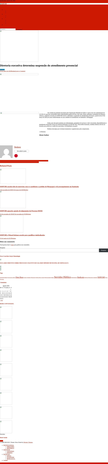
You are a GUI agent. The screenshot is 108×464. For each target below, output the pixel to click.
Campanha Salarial (3, 277)
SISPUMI (101, 277)
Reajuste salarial (48, 277)
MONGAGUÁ (11, 23)
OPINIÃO (9, 17)
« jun (1, 300)
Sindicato (80, 277)
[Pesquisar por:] (8, 29)
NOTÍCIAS (6, 18)
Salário (52, 277)
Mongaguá (33, 277)
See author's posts (21, 151)
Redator (13, 71)
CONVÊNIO (10, 15)
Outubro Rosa (38, 277)
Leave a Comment (20, 71)
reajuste (42, 277)
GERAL (9, 20)
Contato (5, 24)
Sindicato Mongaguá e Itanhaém (91, 277)
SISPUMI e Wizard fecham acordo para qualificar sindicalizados (22, 235)
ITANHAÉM (10, 21)
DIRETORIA (10, 11)
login (12, 245)
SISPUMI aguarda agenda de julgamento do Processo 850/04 (21, 211)
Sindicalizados (74, 277)
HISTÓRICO (10, 12)
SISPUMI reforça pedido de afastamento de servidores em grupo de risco (19, 162)
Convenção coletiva (11, 277)
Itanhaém (29, 277)
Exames (25, 277)
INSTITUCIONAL (8, 9)
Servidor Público (62, 277)
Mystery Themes (28, 442)
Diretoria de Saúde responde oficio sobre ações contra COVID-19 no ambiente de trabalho (24, 160)
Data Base (19, 277)
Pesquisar (2, 247)
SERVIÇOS (6, 14)
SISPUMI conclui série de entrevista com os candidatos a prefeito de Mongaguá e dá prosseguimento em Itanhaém (39, 186)
